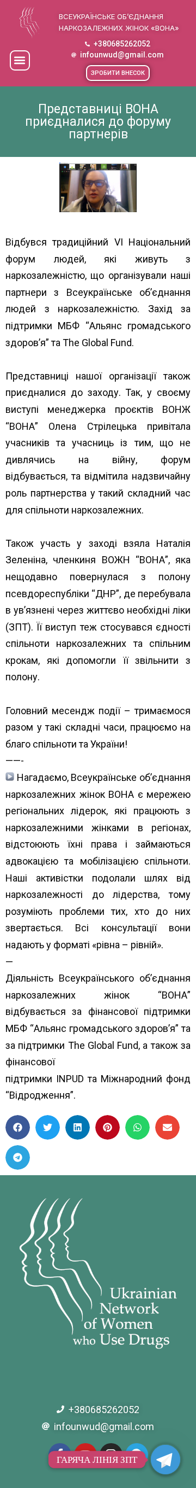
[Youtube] (85, 1454)
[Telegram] (136, 1454)
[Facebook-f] (59, 1454)
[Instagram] (111, 1454)
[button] (20, 60)
